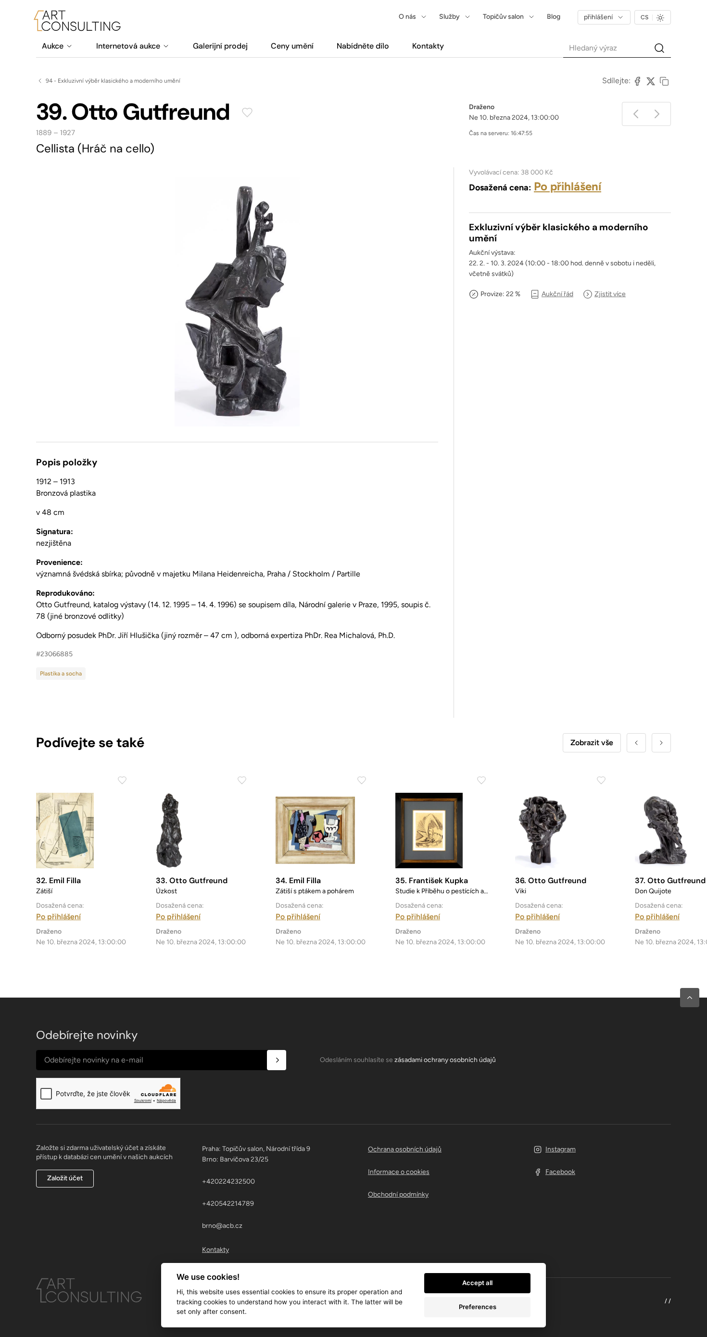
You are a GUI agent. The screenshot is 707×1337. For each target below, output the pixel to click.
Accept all (477, 1283)
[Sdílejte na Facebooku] (637, 81)
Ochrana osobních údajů (405, 1149)
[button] (689, 997)
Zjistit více (610, 294)
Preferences (477, 1307)
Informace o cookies (398, 1172)
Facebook (560, 1172)
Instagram (560, 1149)
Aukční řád (557, 294)
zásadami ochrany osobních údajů (445, 1060)
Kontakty (215, 1250)
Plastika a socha (61, 673)
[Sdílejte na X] (651, 81)
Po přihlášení (567, 186)
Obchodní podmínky (398, 1194)
